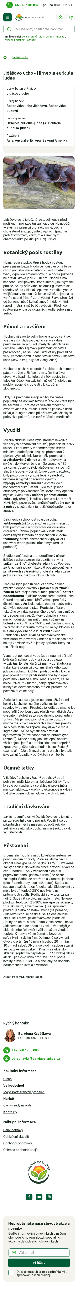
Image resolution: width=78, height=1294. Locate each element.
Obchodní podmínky (17, 1143)
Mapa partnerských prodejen (24, 1092)
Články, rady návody (17, 1105)
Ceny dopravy (13, 1130)
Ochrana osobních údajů (20, 1150)
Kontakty (10, 1112)
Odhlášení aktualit (16, 1137)
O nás (7, 1079)
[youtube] (39, 1197)
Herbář (8, 1099)
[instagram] (49, 1197)
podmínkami (56, 1271)
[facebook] (29, 1197)
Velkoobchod (13, 1086)
